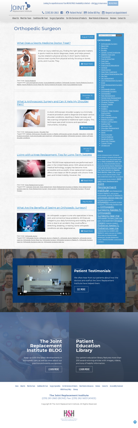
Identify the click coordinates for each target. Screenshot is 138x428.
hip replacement (107, 78)
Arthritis (28, 134)
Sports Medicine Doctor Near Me (33, 84)
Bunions (104, 48)
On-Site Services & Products (76, 18)
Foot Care (105, 61)
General (104, 68)
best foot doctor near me (103, 159)
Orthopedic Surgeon (69, 83)
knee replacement (46, 187)
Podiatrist (104, 106)
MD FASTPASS (113, 3)
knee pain (36, 187)
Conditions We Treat (40, 18)
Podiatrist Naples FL (108, 225)
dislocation (82, 134)
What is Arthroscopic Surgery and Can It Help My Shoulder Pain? (53, 103)
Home (16, 386)
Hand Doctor (106, 70)
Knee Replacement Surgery (34, 185)
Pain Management (108, 96)
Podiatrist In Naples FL (112, 223)
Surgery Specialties (57, 18)
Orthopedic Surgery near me (109, 218)
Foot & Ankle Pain (108, 59)
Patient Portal (76, 12)
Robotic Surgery (107, 119)
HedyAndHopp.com (72, 420)
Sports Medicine (30, 81)
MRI (102, 87)
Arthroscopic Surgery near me (114, 157)
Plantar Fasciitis (107, 104)
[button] (135, 422)
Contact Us (122, 18)
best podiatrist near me (112, 161)
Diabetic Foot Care (108, 55)
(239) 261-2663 (52, 12)
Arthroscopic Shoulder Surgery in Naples (45, 134)
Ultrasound (105, 145)
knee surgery (52, 189)
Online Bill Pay (94, 12)
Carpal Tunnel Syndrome (110, 52)
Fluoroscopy (106, 57)
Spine (103, 132)
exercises (29, 187)
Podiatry (104, 109)
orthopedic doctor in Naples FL (49, 238)
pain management (105, 221)
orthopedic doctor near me (110, 197)
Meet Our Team (25, 18)
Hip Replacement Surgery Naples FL (106, 179)
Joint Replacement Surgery (111, 81)
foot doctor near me (106, 172)
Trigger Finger (106, 143)
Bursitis (104, 50)
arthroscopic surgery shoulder (68, 134)
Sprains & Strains (107, 139)
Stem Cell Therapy (108, 141)
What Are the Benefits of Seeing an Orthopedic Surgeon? (52, 207)
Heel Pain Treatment (109, 72)
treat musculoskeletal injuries (72, 84)
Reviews (113, 18)
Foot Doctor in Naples (110, 170)
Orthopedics (106, 94)
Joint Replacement (110, 181)
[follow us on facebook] (62, 12)
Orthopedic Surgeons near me (33, 242)
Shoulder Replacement (110, 128)
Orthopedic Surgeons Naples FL (109, 208)
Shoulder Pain (44, 132)
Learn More (53, 369)
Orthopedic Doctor (63, 189)
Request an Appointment (116, 12)
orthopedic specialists (60, 136)
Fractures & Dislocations (110, 65)
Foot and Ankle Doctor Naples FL (109, 166)
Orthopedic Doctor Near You (32, 240)
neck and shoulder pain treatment (41, 136)
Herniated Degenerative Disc (112, 74)
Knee (103, 83)
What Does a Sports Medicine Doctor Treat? (44, 42)
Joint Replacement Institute (106, 187)
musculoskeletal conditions (52, 83)
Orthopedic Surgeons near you (54, 242)
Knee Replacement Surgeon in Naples (65, 187)
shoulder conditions (23, 138)
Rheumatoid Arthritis (109, 117)
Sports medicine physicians (53, 84)
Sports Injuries (106, 135)
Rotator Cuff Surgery (109, 122)
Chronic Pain (100, 163)
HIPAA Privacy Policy (65, 389)
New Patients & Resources (98, 18)
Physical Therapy (107, 102)
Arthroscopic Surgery (32, 132)
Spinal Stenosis (106, 130)
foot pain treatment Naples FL (109, 174)
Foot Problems (119, 176)
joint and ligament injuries (34, 83)
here (96, 3)
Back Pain (105, 46)
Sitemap (75, 389)
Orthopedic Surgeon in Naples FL (68, 240)
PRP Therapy (106, 115)
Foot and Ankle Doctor (112, 163)
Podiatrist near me (107, 228)
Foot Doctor (105, 63)
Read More (88, 64)
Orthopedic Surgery (109, 91)
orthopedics (103, 202)
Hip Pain (104, 76)
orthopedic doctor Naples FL (69, 238)
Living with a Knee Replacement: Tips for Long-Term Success (54, 154)
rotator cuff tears (87, 136)
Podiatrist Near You (103, 231)
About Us (15, 18)
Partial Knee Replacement (111, 98)
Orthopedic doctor (31, 236)
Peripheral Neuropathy (110, 100)
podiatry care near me (110, 233)
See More (81, 289)
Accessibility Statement (116, 386)
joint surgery (115, 193)
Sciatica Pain (105, 124)
